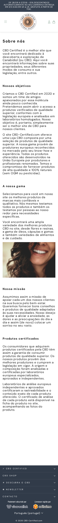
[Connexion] (49, 22)
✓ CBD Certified (15, 468)
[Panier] (54, 22)
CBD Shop (10, 475)
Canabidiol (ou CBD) (17, 60)
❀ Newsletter (13, 489)
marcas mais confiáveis (19, 200)
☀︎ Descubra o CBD (16, 482)
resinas (48, 228)
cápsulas (34, 232)
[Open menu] (5, 22)
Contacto (10, 496)
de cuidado (13, 238)
